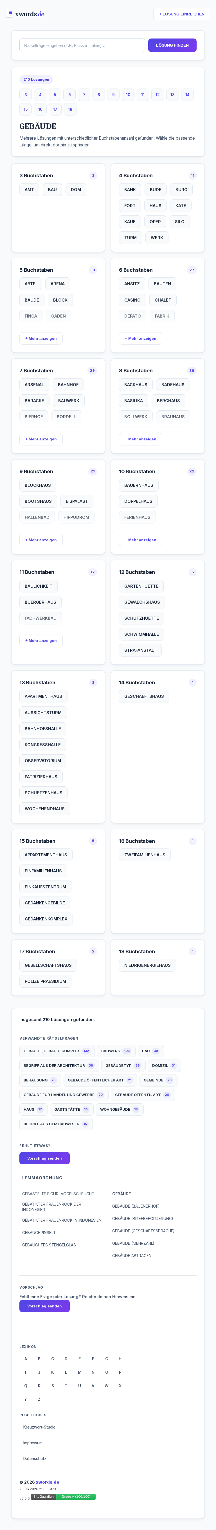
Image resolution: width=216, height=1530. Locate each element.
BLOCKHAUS (38, 485)
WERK (157, 237)
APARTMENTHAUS (43, 696)
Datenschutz (34, 1458)
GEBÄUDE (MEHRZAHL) (133, 1243)
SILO (179, 221)
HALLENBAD (37, 517)
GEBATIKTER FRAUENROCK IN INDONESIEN (62, 1220)
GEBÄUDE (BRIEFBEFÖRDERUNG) (142, 1218)
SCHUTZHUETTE (141, 618)
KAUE (130, 221)
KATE (181, 205)
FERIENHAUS (137, 517)
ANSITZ (132, 283)
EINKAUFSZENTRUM (45, 886)
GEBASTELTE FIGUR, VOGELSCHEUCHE (58, 1194)
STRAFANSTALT (140, 650)
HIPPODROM (76, 517)
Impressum (32, 1443)
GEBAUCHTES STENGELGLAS (49, 1245)
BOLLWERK (135, 416)
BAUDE (32, 300)
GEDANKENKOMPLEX (46, 918)
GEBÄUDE (121, 1194)
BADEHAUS (172, 384)
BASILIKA (133, 400)
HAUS (155, 205)
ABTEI (31, 283)
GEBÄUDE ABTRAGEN (132, 1255)
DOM (76, 189)
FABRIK (162, 316)
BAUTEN (162, 283)
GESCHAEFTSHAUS (144, 696)
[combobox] (82, 45)
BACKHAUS (135, 384)
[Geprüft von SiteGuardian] (63, 1498)
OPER (155, 221)
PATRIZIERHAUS (41, 776)
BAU (52, 189)
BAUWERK (68, 400)
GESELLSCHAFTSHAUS (48, 965)
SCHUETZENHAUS (43, 792)
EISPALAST (77, 501)
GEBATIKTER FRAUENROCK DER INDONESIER (51, 1207)
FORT (130, 205)
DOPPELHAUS (138, 501)
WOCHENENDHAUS (45, 808)
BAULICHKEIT (38, 586)
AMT (29, 189)
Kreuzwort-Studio (39, 1427)
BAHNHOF (68, 384)
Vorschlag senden (44, 1158)
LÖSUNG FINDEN (172, 45)
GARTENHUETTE (141, 586)
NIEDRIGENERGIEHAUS (147, 965)
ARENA (58, 283)
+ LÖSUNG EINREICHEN (181, 14)
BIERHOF (34, 416)
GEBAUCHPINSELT (39, 1232)
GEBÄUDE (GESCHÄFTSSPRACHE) (143, 1231)
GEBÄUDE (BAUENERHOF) (135, 1206)
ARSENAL (34, 384)
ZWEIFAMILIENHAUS (144, 854)
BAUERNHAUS (138, 485)
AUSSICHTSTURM (43, 712)
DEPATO (132, 316)
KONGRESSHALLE (43, 744)
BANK (130, 189)
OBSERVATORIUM (43, 760)
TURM (130, 237)
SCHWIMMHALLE (141, 634)
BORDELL (66, 416)
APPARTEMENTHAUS (46, 854)
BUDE (155, 189)
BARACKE (34, 400)
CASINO (132, 300)
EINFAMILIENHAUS (43, 870)
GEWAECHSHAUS (142, 602)
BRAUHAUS (173, 416)
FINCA (31, 316)
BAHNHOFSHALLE (43, 728)
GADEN (58, 316)
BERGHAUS (168, 400)
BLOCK (60, 300)
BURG (181, 189)
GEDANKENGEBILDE (45, 902)
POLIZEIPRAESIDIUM (45, 981)
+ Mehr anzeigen (41, 338)
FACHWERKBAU (41, 618)
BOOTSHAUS (38, 501)
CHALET (163, 300)
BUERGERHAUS (40, 602)
